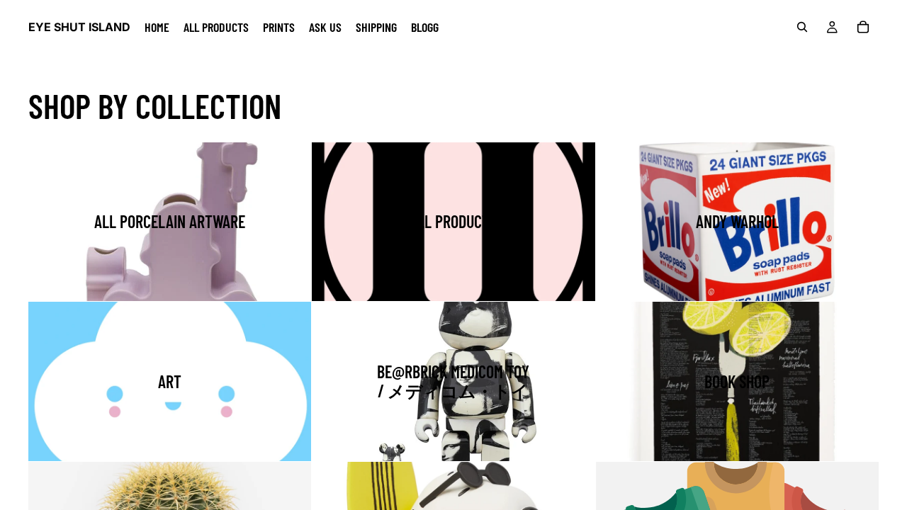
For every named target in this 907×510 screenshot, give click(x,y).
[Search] (802, 26)
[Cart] (863, 26)
